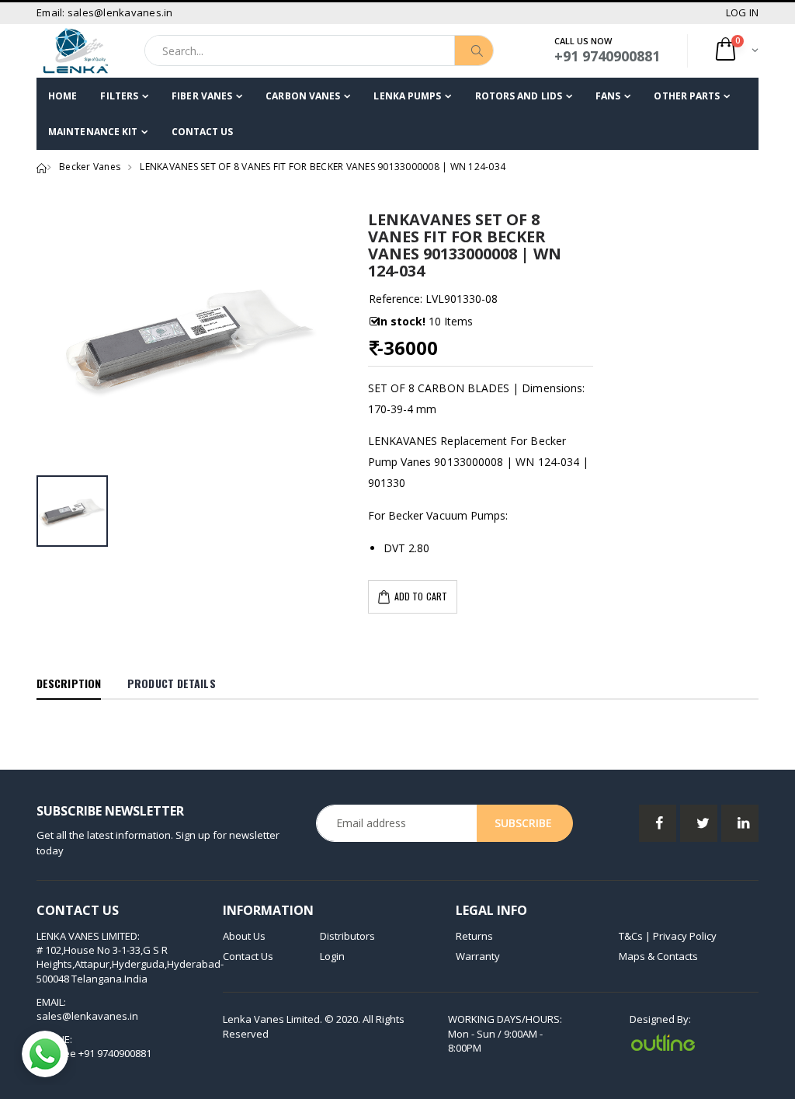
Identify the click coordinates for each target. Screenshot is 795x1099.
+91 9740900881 (114, 1053)
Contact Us (203, 131)
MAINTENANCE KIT (93, 131)
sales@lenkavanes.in (87, 1016)
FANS (607, 96)
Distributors (347, 936)
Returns (474, 936)
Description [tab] (68, 683)
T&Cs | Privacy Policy (668, 936)
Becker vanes (89, 166)
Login (332, 956)
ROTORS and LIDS (519, 96)
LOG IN (742, 12)
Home (62, 96)
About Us (244, 936)
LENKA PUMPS (407, 96)
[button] (736, 51)
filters (119, 96)
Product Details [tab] (171, 683)
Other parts (687, 96)
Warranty (478, 956)
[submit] (473, 50)
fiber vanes (202, 96)
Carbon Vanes (303, 96)
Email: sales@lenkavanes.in (104, 12)
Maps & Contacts (658, 956)
